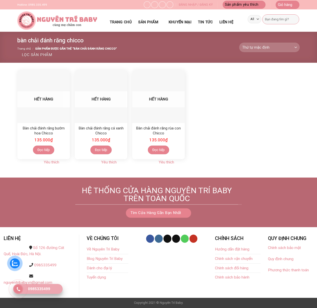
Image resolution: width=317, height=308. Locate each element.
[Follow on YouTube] (193, 239)
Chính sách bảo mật (285, 248)
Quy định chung (280, 259)
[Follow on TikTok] (167, 239)
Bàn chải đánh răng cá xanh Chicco (101, 130)
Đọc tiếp (43, 150)
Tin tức (205, 22)
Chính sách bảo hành (232, 277)
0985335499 (45, 265)
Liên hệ (226, 22)
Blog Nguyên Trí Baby (105, 258)
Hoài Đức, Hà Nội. (26, 254)
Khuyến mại (180, 22)
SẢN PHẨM (148, 22)
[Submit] (295, 19)
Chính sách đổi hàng (231, 268)
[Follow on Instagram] (154, 4)
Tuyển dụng (96, 277)
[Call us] (169, 4)
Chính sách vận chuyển (234, 258)
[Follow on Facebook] (147, 4)
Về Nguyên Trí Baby (103, 249)
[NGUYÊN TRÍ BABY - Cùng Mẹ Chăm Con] (58, 20)
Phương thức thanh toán (288, 270)
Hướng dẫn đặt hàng (232, 249)
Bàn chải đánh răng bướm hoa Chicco (44, 130)
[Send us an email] (162, 4)
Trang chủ (121, 22)
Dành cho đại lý (100, 268)
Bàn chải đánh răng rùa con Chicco (158, 130)
